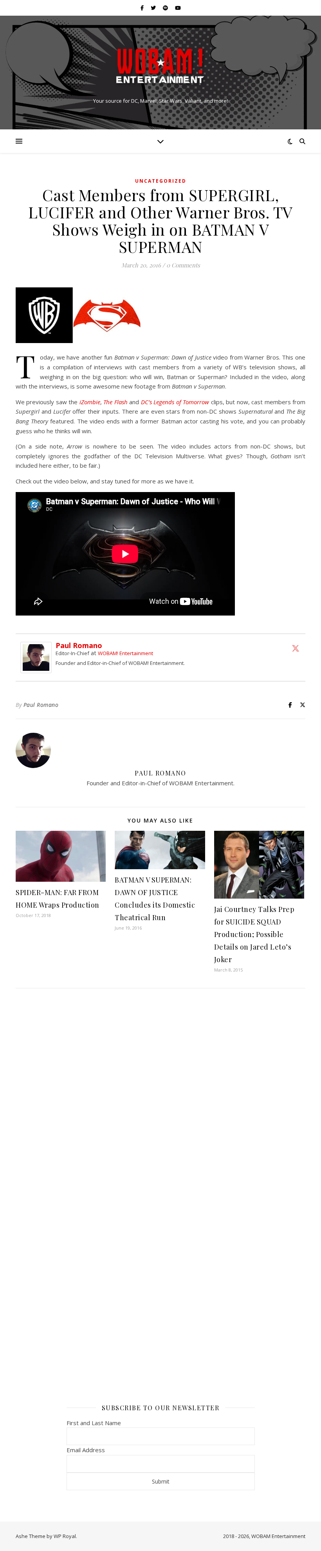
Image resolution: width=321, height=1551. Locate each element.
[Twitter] (295, 648)
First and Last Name (94, 1423)
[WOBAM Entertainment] (160, 66)
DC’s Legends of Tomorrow (175, 402)
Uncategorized (160, 181)
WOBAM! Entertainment (125, 653)
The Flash (115, 402)
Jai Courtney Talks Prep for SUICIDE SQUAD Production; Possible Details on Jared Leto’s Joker (254, 934)
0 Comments (183, 265)
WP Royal (65, 1536)
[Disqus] (160, 1098)
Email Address (86, 1450)
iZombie (89, 402)
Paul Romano (79, 645)
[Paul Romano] (38, 657)
